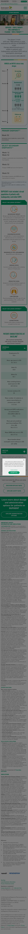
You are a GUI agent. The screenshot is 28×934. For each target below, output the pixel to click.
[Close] (23, 459)
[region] (14, 467)
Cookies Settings (13, 469)
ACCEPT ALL (14, 472)
